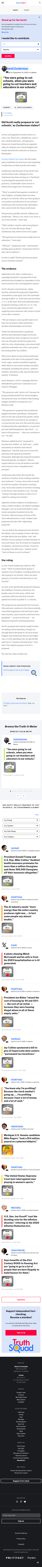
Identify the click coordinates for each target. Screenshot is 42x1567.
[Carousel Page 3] (15, 791)
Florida (21, 1414)
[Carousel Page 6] (22, 791)
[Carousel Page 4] (17, 791)
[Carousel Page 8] (26, 791)
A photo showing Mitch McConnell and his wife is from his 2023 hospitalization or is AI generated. (22, 958)
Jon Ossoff (15, 848)
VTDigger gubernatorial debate (15, 703)
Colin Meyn (8, 113)
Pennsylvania (21, 1429)
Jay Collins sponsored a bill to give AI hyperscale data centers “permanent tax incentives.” (21, 1050)
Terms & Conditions (21, 1533)
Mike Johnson (21, 1399)
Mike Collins (16, 1208)
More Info (5, 32)
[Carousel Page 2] (12, 791)
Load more (21, 1300)
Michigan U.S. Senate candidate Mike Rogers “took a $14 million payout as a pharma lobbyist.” (22, 1138)
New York (21, 1424)
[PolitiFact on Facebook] (21, 1501)
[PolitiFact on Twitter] (17, 1501)
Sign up (21, 1521)
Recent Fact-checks (21, 1473)
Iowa (21, 1417)
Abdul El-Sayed (17, 1126)
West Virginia (21, 1433)
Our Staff (21, 1448)
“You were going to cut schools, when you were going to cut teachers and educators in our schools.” (20, 754)
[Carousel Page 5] (19, 791)
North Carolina (21, 1426)
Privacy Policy (21, 1539)
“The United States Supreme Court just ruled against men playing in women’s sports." (20, 1178)
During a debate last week (12, 159)
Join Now (8, 56)
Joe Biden (21, 1402)
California (21, 1412)
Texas (21, 1431)
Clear (37, 815)
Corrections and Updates (21, 1458)
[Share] (37, 1562)
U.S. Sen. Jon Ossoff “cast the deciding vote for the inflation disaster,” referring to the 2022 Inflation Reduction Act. (21, 1221)
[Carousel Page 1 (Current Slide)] (10, 791)
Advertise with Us (21, 1455)
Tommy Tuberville (18, 1250)
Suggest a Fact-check (21, 1481)
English (15, 10)
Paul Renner (15, 1039)
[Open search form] (40, 3)
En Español (21, 1451)
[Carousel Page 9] (29, 791)
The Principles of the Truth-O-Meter (16, 670)
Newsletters (21, 1460)
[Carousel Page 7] (24, 791)
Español (26, 10)
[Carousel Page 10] (31, 791)
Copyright (21, 1544)
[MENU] (3, 3)
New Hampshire (21, 1422)
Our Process (21, 1446)
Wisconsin (21, 1436)
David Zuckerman (17, 68)
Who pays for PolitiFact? (21, 1453)
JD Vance (21, 1395)
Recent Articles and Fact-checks (21, 1470)
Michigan (21, 1419)
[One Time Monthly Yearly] (21, 50)
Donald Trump (16, 897)
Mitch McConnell (21, 1397)
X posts (14, 945)
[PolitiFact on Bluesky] (25, 1501)
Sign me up (21, 1333)
